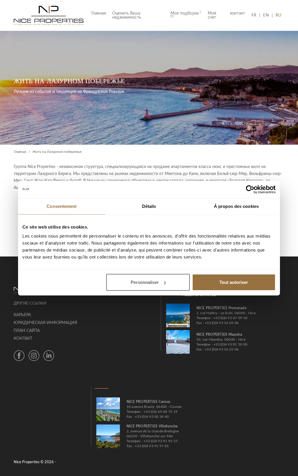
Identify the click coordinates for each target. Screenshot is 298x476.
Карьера (22, 315)
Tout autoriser (233, 282)
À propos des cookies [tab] (236, 206)
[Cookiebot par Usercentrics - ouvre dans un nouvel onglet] (250, 189)
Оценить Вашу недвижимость (126, 15)
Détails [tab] (149, 206)
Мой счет (212, 15)
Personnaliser (145, 282)
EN (266, 15)
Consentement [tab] (62, 206)
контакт (237, 13)
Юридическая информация (45, 323)
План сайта (27, 331)
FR (255, 15)
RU (278, 15)
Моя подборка (186, 14)
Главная (100, 13)
